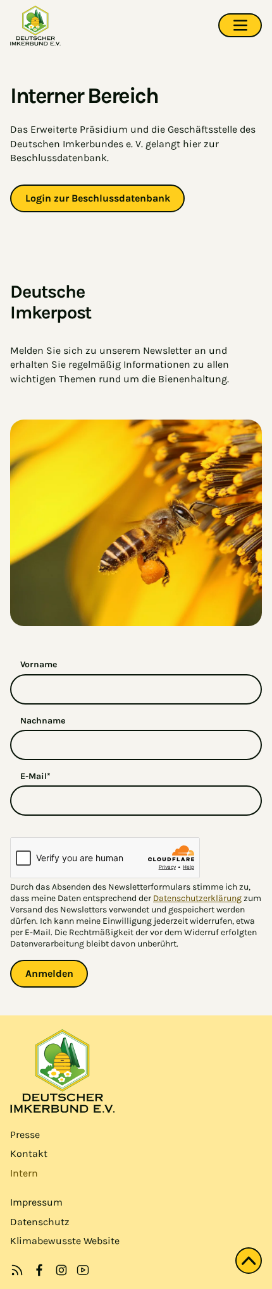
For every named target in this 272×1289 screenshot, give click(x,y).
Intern (24, 1173)
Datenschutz (40, 1222)
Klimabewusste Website (65, 1241)
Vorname (38, 664)
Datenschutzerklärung (197, 898)
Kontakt (28, 1153)
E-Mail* (35, 776)
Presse (25, 1135)
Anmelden (49, 973)
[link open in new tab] (39, 1270)
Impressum (36, 1202)
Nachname (42, 720)
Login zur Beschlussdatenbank (97, 198)
